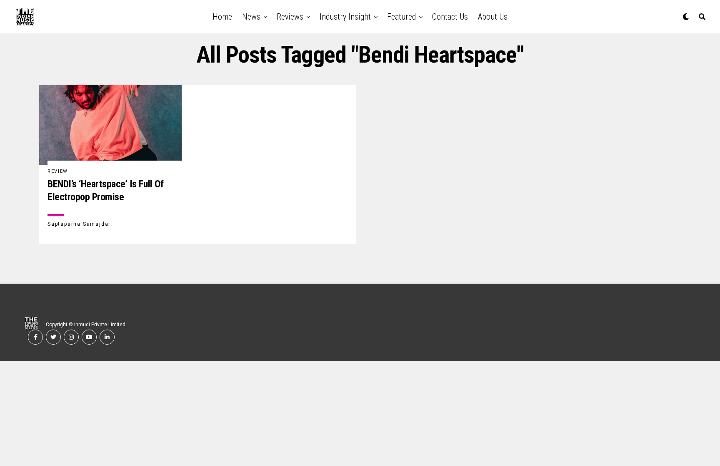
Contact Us (450, 17)
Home (222, 17)
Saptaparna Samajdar (79, 224)
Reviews (290, 17)
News (251, 17)
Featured (401, 17)
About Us (493, 17)
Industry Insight (345, 17)
